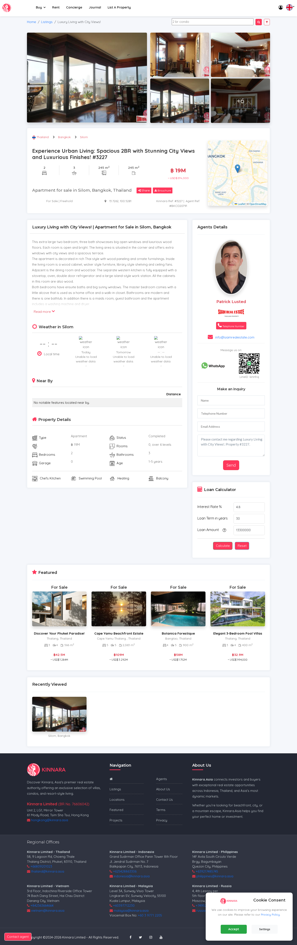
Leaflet (241, 204)
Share (145, 190)
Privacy (161, 820)
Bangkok (64, 137)
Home (31, 22)
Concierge (74, 7)
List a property (119, 7)
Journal (95, 7)
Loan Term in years (212, 518)
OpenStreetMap (257, 204)
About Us (163, 789)
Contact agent (18, 937)
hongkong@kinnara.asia (49, 820)
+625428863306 (125, 871)
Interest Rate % (209, 506)
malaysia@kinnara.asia (131, 910)
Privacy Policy (270, 914)
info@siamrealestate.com (234, 337)
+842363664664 (41, 905)
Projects (116, 820)
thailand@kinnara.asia (47, 871)
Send (231, 465)
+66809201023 (41, 866)
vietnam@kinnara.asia (47, 910)
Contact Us (164, 800)
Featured (116, 810)
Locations (117, 800)
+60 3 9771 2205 (150, 915)
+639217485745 (207, 871)
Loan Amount (208, 530)
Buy (39, 7)
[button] (237, 168)
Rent (56, 7)
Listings (47, 22)
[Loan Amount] (224, 530)
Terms (160, 810)
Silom (84, 137)
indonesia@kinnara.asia (132, 876)
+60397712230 (124, 905)
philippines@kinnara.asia (214, 876)
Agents (161, 779)
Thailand (43, 137)
